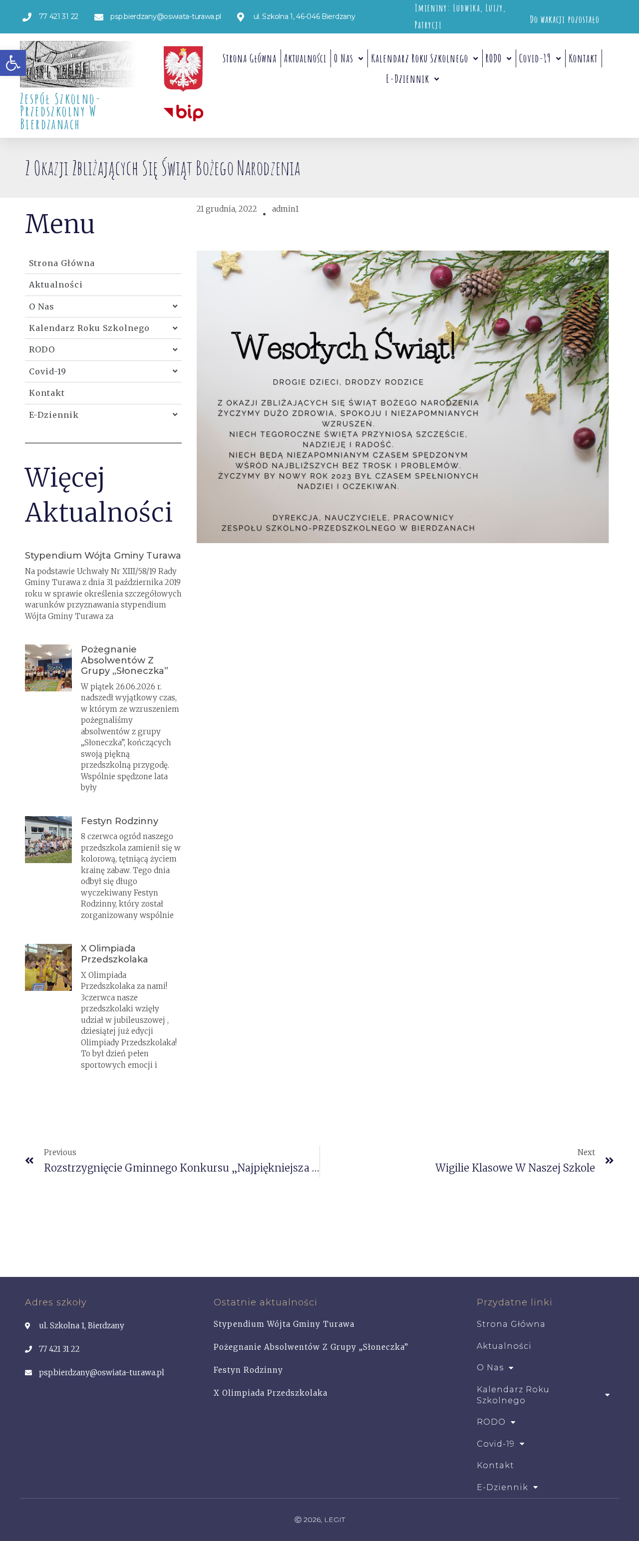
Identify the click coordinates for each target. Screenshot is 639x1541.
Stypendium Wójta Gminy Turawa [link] (103, 555)
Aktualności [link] (305, 58)
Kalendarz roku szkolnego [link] (419, 58)
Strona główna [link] (250, 58)
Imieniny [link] (431, 8)
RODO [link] (494, 58)
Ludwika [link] (466, 8)
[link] (13, 63)
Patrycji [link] (428, 25)
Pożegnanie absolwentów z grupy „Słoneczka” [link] (124, 660)
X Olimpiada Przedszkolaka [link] (114, 954)
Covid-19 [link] (535, 58)
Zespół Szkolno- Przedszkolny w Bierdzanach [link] (60, 111)
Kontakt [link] (583, 58)
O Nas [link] (343, 58)
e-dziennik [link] (407, 78)
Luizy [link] (494, 8)
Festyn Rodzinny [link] (119, 821)
